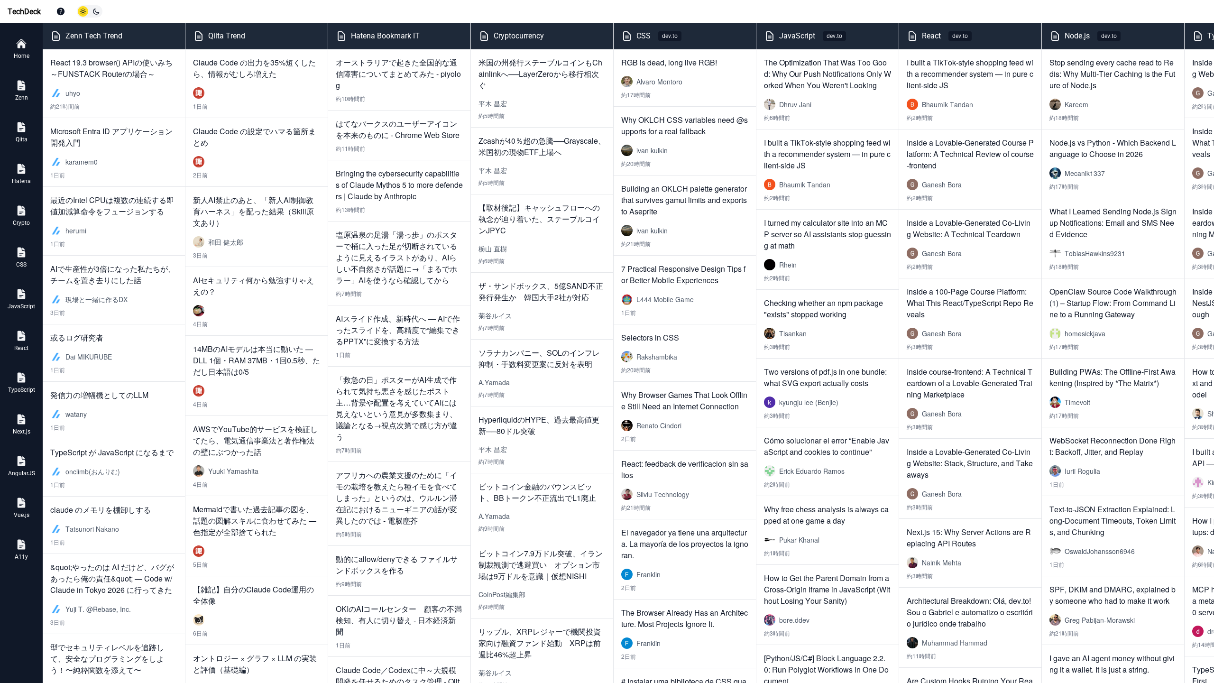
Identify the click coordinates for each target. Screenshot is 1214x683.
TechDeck (24, 11)
